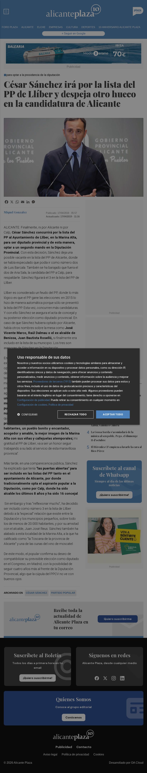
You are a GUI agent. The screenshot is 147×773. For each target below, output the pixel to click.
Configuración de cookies (32, 404)
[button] (27, 414)
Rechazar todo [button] (76, 414)
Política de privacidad (61, 404)
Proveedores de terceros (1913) (52, 381)
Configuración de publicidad (33, 400)
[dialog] (73, 386)
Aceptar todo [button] (113, 414)
